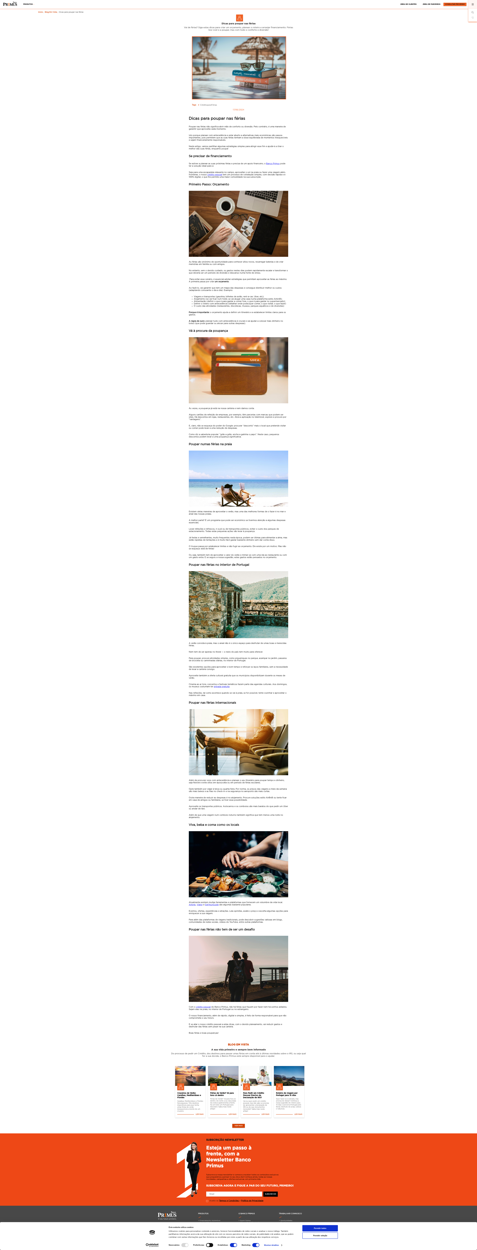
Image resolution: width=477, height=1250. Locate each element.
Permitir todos (320, 1228)
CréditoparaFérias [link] (208, 105)
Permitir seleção (320, 1235)
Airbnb (192, 905)
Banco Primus (273, 164)
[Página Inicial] (8, 4)
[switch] (209, 1245)
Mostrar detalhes (271, 1245)
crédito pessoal (214, 175)
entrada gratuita (221, 687)
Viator (200, 905)
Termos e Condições (229, 1201)
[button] (27, 4)
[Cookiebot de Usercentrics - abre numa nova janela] (152, 1245)
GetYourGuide (212, 905)
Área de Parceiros (431, 4)
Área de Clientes (408, 4)
